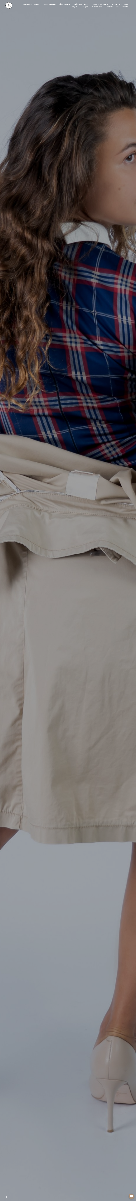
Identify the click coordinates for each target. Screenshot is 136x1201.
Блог (117, 7)
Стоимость (116, 4)
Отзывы (110, 7)
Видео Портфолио (49, 4)
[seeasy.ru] (8, 5)
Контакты (125, 7)
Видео (95, 4)
